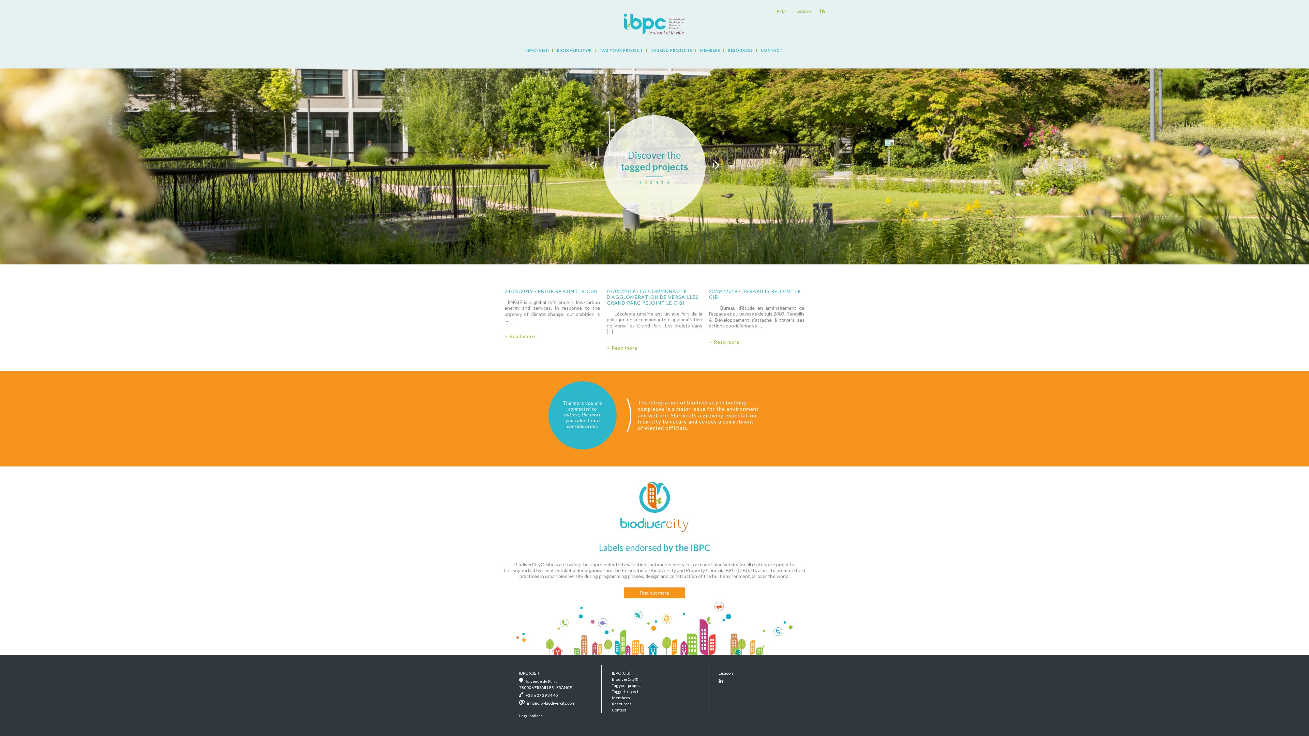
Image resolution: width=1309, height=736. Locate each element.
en (784, 11)
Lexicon (804, 11)
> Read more (520, 336)
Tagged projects (671, 50)
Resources (740, 50)
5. (662, 182)
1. (641, 182)
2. (646, 182)
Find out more (654, 593)
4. (657, 182)
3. (651, 182)
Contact (772, 50)
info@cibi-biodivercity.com (551, 703)
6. (668, 182)
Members (710, 50)
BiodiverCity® (574, 50)
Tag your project (621, 50)
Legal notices (531, 716)
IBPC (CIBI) (537, 50)
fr (776, 11)
